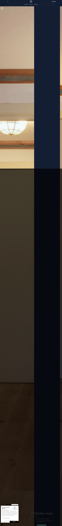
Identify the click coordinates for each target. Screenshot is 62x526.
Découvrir (36, 4)
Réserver (54, 1)
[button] (8, 266)
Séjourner (26, 4)
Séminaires (31, 4)
